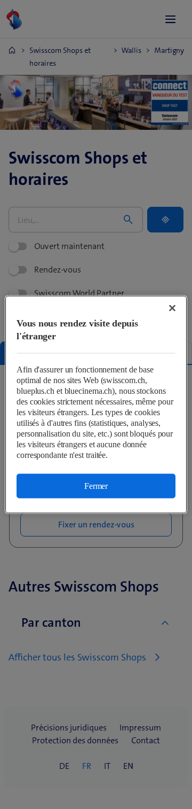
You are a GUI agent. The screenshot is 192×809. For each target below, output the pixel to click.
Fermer (96, 486)
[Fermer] (172, 308)
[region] (96, 404)
